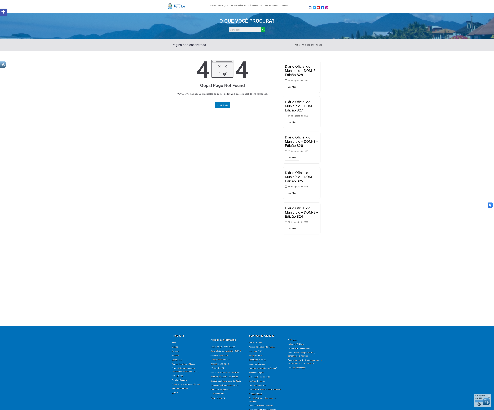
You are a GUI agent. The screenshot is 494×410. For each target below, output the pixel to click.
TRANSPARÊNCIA (238, 5)
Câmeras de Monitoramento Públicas (265, 389)
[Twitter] (314, 7)
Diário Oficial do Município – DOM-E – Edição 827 (301, 106)
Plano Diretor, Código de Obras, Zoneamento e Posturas (301, 354)
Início (174, 342)
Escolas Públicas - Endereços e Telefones (262, 399)
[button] (3, 12)
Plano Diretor (177, 376)
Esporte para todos (257, 360)
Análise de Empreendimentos (222, 347)
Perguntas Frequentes (220, 389)
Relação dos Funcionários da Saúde (225, 381)
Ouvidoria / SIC (255, 351)
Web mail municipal (180, 388)
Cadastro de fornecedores (299, 348)
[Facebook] (310, 7)
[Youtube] (318, 7)
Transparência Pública (220, 359)
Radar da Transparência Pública (224, 377)
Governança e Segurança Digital (186, 384)
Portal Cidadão (255, 342)
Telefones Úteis (217, 394)
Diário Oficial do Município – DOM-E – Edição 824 (301, 212)
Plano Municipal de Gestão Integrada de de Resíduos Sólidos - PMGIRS (305, 361)
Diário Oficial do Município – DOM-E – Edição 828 (301, 70)
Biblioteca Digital (256, 372)
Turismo (175, 351)
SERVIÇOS (223, 5)
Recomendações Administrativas (224, 385)
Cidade (175, 347)
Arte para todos (255, 355)
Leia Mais (292, 87)
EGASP (175, 393)
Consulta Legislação (219, 355)
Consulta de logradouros (259, 377)
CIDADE (212, 5)
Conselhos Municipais (219, 364)
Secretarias (177, 360)
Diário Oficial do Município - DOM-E (225, 351)
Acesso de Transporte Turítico (262, 347)
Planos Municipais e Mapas (183, 364)
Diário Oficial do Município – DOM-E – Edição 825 (301, 177)
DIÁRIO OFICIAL (255, 5)
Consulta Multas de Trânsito (261, 405)
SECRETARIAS (271, 5)
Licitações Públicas (296, 344)
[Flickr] (322, 7)
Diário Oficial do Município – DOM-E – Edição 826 (301, 141)
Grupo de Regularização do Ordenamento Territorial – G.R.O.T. (186, 369)
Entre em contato (217, 398)
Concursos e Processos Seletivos (224, 372)
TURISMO (284, 5)
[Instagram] (326, 7)
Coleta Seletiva (255, 394)
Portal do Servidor (179, 380)
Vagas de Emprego (257, 364)
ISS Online (292, 340)
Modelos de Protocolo (297, 368)
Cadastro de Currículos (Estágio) (263, 368)
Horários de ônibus (257, 381)
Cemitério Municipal (257, 385)
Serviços (175, 355)
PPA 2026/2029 (217, 368)
